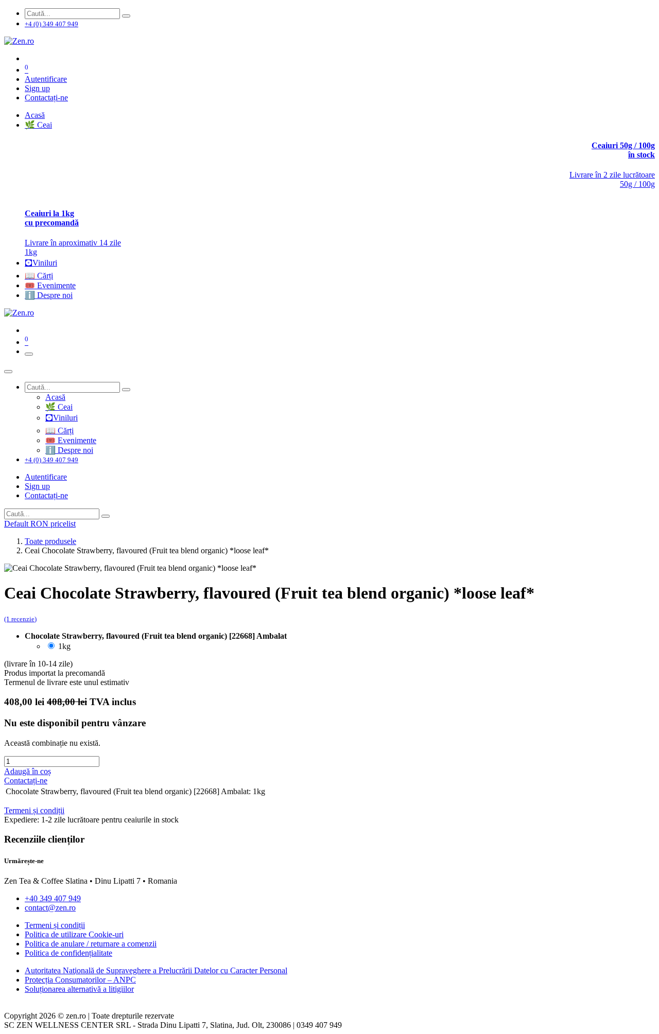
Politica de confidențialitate (68, 953)
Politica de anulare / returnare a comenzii (91, 943)
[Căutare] (126, 15)
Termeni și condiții (55, 925)
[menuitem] (35, 115)
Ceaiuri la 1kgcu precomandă (52, 218)
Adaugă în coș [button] (27, 771)
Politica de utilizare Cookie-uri (74, 934)
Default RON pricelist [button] (40, 523)
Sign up (37, 88)
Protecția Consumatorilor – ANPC (80, 979)
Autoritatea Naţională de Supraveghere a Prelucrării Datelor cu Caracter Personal (156, 970)
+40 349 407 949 (53, 898)
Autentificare (46, 79)
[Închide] (8, 371)
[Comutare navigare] (29, 354)
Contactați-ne (46, 97)
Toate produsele (50, 541)
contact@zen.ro (50, 907)
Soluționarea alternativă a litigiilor (79, 989)
